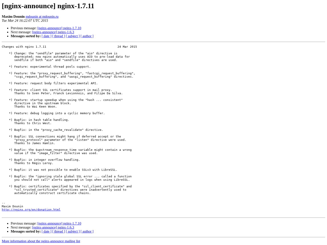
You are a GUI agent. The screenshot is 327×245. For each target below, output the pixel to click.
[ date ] (46, 36)
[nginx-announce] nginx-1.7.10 (59, 28)
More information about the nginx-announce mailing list (41, 241)
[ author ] (87, 36)
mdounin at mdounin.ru (42, 16)
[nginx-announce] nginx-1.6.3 (53, 32)
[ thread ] (58, 36)
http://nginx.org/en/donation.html (31, 209)
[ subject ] (73, 36)
